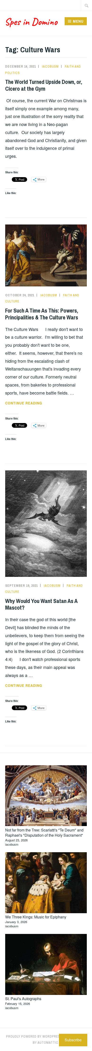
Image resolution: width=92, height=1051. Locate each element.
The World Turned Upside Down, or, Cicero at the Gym (43, 85)
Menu (78, 21)
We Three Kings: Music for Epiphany (35, 917)
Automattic (48, 1042)
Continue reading (38, 403)
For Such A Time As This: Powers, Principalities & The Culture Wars (41, 314)
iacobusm (50, 66)
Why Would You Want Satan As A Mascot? (41, 604)
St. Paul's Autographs (23, 998)
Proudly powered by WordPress (34, 1036)
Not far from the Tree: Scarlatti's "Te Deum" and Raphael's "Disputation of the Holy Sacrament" (44, 832)
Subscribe (73, 1040)
